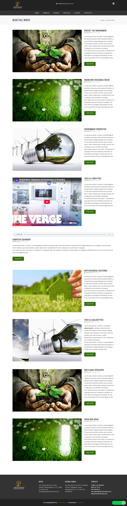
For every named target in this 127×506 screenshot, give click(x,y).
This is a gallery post (94, 319)
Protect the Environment (95, 30)
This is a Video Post (92, 178)
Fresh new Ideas (91, 419)
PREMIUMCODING (62, 502)
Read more (89, 64)
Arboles (46, 13)
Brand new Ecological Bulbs (97, 79)
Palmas (56, 13)
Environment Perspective (95, 129)
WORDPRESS (80, 502)
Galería (77, 13)
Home (37, 13)
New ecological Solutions (95, 270)
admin (88, 32)
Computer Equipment (22, 239)
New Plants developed (94, 369)
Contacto (88, 13)
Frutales (66, 13)
